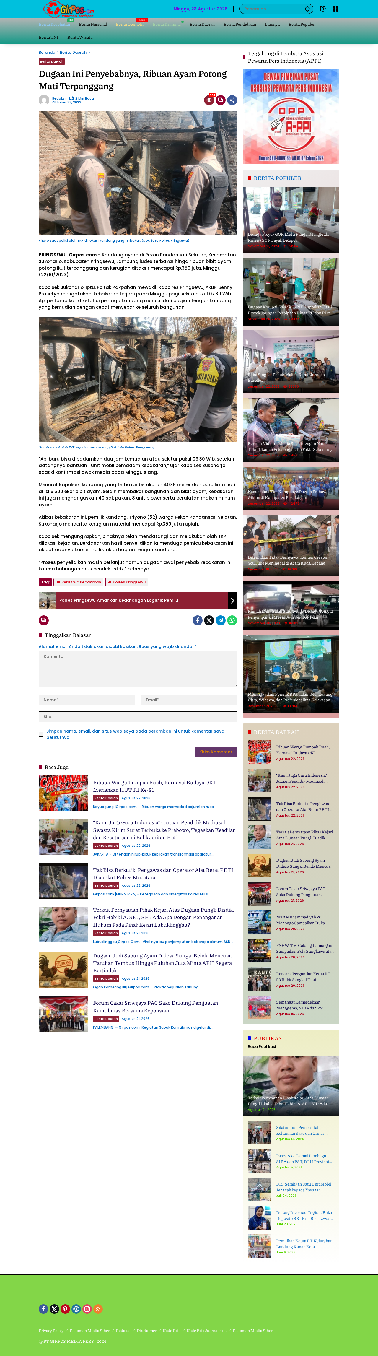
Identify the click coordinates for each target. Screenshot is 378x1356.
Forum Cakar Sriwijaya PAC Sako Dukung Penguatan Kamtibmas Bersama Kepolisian (155, 1006)
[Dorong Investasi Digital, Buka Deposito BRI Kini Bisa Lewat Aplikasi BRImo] (259, 1218)
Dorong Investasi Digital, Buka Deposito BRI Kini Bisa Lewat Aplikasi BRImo (304, 1215)
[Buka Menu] (335, 8)
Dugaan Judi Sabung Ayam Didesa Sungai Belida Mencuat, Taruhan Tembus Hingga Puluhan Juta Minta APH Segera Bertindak (162, 963)
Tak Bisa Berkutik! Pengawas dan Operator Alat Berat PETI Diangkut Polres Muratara (163, 873)
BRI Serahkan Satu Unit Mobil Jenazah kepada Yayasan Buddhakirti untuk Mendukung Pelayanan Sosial (304, 1187)
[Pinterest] (65, 1309)
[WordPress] (76, 1309)
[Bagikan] (232, 100)
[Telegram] (221, 620)
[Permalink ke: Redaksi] (45, 100)
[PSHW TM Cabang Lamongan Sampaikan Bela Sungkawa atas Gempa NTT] (259, 950)
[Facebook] (198, 620)
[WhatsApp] (232, 620)
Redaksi (59, 98)
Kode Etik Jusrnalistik (207, 1330)
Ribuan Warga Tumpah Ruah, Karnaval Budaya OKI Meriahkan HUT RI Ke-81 (154, 786)
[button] (307, 9)
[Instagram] (87, 1309)
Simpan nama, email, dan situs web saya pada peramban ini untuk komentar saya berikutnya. (135, 734)
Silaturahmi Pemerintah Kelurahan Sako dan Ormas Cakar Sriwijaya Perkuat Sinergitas (300, 1130)
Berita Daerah (51, 61)
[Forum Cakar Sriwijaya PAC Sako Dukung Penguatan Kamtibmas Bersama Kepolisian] (63, 1014)
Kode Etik (171, 1330)
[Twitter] (209, 620)
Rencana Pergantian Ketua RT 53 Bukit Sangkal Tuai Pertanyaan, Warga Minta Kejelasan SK (303, 976)
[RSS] (98, 1309)
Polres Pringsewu (129, 582)
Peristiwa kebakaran (81, 582)
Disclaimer (147, 1330)
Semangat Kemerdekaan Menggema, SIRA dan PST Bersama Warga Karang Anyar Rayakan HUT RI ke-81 (303, 1005)
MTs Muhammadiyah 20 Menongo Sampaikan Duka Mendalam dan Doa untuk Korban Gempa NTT (300, 920)
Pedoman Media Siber (90, 1330)
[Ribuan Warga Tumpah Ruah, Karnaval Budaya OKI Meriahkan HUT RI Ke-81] (63, 793)
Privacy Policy (51, 1330)
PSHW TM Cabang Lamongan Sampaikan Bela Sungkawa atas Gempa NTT (304, 948)
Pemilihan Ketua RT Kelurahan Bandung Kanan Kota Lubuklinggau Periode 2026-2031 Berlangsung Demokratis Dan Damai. (304, 1243)
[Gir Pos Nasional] (68, 9)
